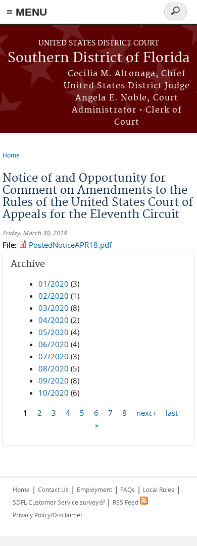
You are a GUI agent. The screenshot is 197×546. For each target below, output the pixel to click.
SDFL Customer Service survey (59, 502)
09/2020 (53, 380)
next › (146, 412)
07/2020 (53, 356)
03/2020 (53, 308)
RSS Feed (126, 502)
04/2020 (53, 320)
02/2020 (53, 296)
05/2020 (53, 332)
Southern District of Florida (99, 58)
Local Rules (158, 489)
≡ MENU (27, 12)
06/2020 (53, 344)
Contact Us (53, 489)
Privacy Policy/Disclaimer (48, 515)
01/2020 (53, 284)
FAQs (127, 489)
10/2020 (53, 393)
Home (11, 155)
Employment (94, 489)
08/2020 (53, 368)
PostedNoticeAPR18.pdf (70, 245)
